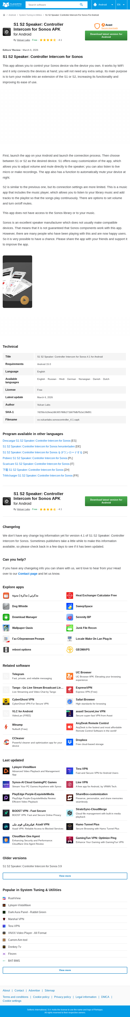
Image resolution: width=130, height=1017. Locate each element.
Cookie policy (41, 997)
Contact (19, 990)
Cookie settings (12, 1000)
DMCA (105, 997)
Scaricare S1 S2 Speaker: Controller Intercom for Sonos (36, 463)
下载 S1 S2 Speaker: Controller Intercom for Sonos (33, 469)
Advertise (34, 990)
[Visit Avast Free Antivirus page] (106, 26)
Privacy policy (62, 997)
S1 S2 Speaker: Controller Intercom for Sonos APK (38, 29)
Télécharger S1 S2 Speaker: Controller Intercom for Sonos (38, 475)
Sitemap (50, 990)
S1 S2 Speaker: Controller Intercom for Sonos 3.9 (32, 866)
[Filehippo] (12, 4)
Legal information (86, 997)
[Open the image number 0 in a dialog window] (17, 281)
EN (118, 4)
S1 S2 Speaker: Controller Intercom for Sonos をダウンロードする (42, 452)
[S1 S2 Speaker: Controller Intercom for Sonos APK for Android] (7, 32)
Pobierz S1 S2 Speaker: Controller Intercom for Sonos (35, 458)
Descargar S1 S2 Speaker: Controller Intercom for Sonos (37, 440)
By (22, 40)
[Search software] (81, 4)
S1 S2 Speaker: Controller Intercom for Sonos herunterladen (39, 446)
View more (65, 875)
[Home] (4, 15)
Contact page (27, 573)
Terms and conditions (15, 997)
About (6, 990)
